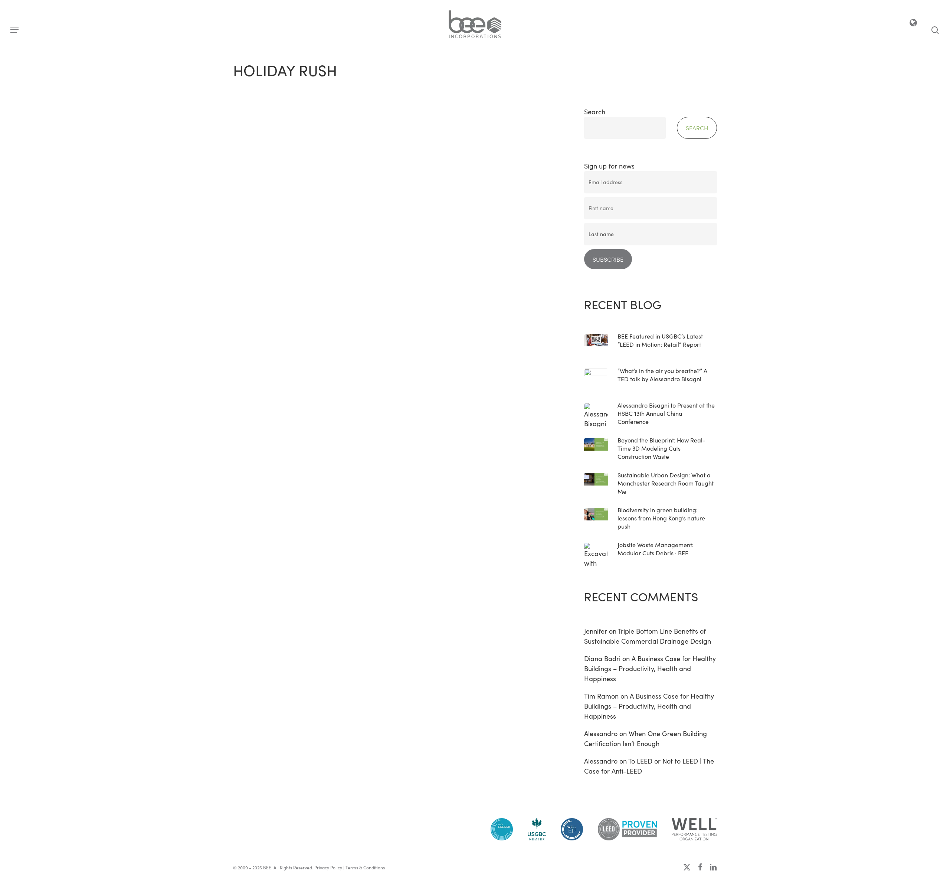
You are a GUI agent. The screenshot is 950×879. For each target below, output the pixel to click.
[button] (14, 30)
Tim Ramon (601, 696)
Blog (249, 306)
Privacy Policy (328, 867)
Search (594, 111)
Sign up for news (609, 165)
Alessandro (601, 733)
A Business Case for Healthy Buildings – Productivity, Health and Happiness (650, 668)
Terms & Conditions (365, 867)
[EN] (914, 24)
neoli (268, 430)
